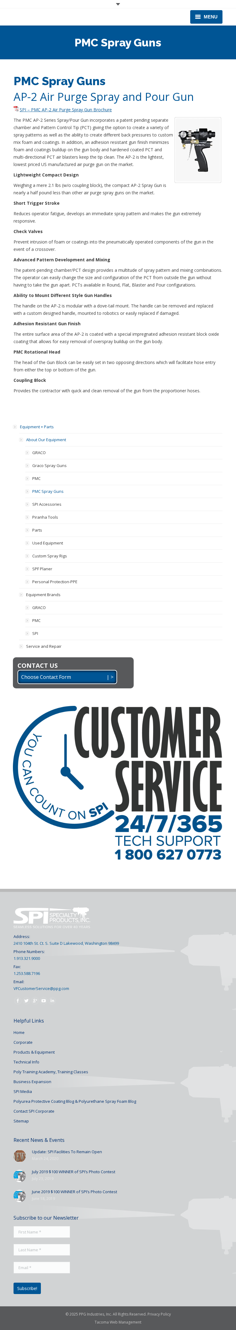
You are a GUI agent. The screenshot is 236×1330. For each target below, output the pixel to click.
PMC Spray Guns (48, 491)
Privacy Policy (159, 1314)
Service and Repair (43, 646)
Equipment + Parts (37, 426)
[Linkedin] (52, 1000)
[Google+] (35, 1000)
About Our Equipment (46, 439)
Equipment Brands (43, 594)
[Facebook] (18, 1000)
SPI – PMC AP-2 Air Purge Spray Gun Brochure (66, 110)
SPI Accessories (46, 504)
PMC (36, 478)
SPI (35, 633)
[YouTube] (43, 1000)
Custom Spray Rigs (49, 556)
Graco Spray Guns (49, 465)
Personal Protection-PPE (54, 581)
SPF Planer (42, 569)
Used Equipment (47, 543)
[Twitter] (26, 1000)
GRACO (39, 452)
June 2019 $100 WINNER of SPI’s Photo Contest (74, 1191)
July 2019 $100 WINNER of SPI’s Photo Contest (73, 1171)
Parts (37, 530)
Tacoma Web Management (118, 1322)
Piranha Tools (45, 517)
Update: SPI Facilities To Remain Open (67, 1151)
